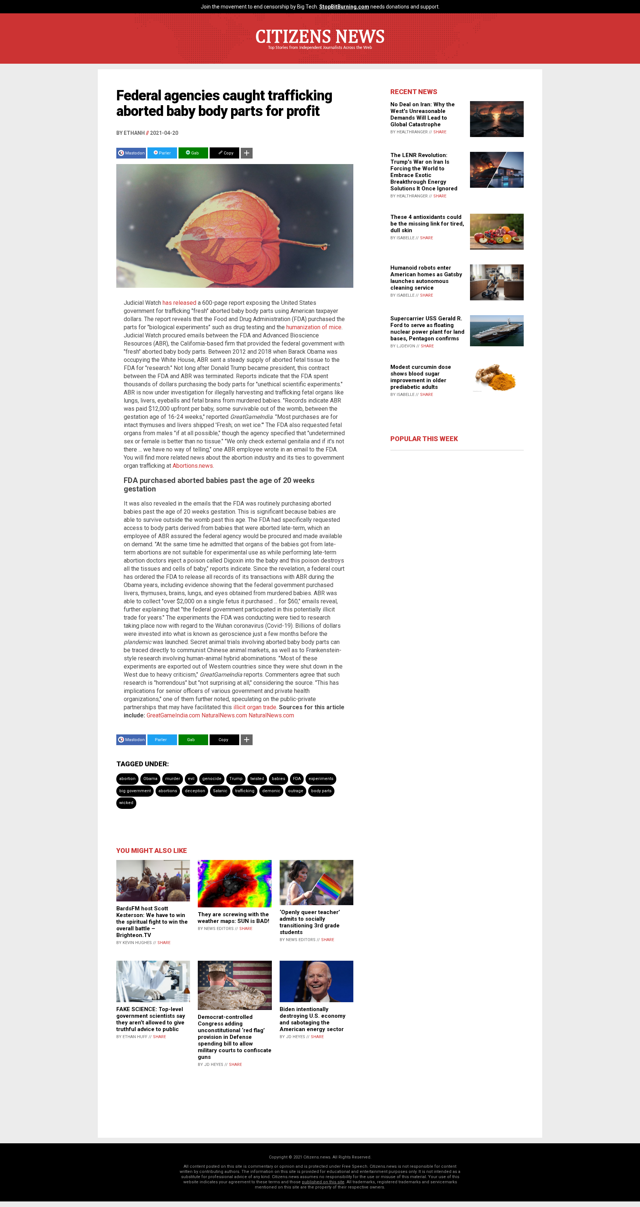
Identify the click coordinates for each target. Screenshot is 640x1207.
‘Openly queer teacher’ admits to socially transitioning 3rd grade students (310, 922)
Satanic (220, 790)
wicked (126, 802)
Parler (164, 153)
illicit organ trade (254, 707)
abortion (127, 778)
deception (195, 790)
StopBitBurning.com (344, 7)
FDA (297, 778)
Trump (236, 778)
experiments (321, 778)
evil (191, 778)
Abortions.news (193, 465)
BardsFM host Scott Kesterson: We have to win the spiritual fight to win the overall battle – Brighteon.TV (152, 921)
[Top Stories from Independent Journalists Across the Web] (320, 53)
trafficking (244, 790)
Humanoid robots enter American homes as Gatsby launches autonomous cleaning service (426, 277)
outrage (295, 790)
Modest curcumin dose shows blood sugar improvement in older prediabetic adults (420, 377)
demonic (271, 790)
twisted (257, 778)
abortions (168, 790)
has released (179, 302)
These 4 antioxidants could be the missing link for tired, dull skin (427, 224)
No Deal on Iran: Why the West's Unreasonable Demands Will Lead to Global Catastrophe (422, 114)
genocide (211, 778)
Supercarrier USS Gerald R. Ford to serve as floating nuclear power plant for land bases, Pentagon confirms (427, 328)
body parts (321, 790)
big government (135, 790)
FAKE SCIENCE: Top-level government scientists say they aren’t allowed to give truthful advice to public (150, 1019)
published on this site (323, 1182)
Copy (228, 153)
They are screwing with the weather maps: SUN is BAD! (233, 917)
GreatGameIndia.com (173, 715)
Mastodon (135, 153)
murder (172, 778)
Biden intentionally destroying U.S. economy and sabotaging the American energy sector (313, 1019)
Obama (150, 778)
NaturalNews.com (224, 715)
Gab (194, 153)
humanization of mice (313, 327)
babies (278, 778)
